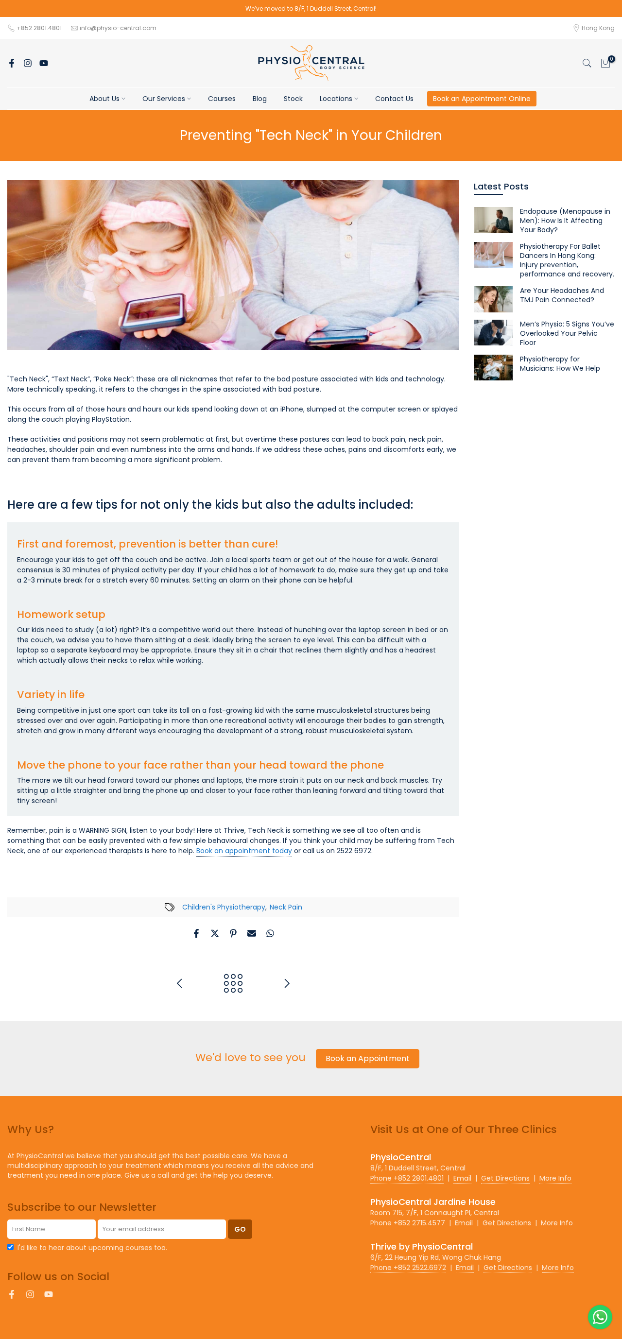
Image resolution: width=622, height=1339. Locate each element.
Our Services (163, 98)
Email (462, 1178)
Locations (336, 98)
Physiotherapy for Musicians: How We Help (560, 364)
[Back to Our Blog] (233, 984)
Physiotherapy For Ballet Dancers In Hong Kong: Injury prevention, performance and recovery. (567, 260)
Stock (293, 98)
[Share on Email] (251, 933)
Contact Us (394, 98)
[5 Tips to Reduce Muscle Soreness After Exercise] (180, 984)
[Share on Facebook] (196, 933)
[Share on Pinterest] (233, 933)
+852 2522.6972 (408, 1267)
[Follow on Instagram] (27, 63)
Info (555, 1178)
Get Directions (505, 1178)
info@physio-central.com (118, 28)
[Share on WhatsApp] (270, 933)
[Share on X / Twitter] (214, 933)
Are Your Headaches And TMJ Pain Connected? (562, 295)
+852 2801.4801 (40, 28)
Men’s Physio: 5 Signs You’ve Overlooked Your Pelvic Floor (567, 333)
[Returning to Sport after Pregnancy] (286, 984)
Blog (260, 98)
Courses (222, 98)
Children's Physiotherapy (223, 907)
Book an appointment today (244, 851)
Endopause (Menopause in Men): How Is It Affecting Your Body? (565, 221)
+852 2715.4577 (407, 1223)
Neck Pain (286, 907)
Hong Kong (598, 28)
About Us (104, 98)
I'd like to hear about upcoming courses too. (92, 1248)
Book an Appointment (368, 1058)
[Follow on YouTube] (43, 63)
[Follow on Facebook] (11, 63)
